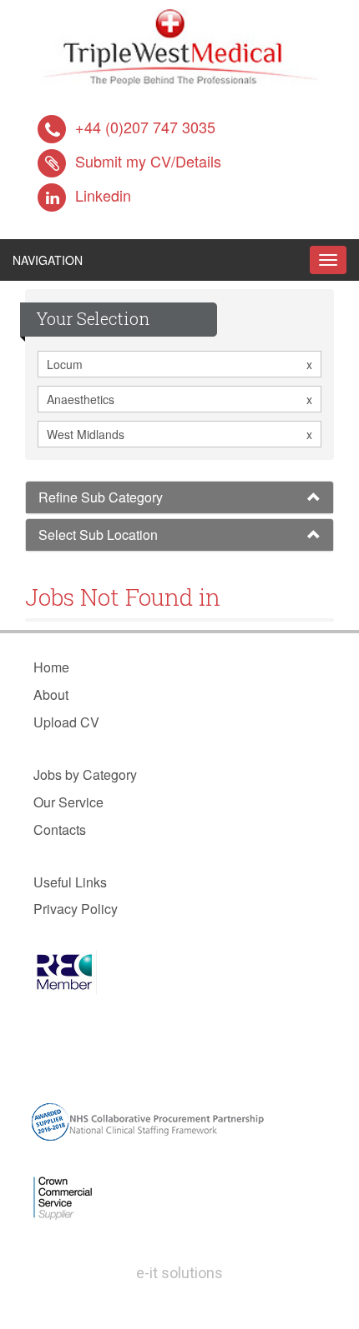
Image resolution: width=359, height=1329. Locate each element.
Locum (179, 364)
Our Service (68, 802)
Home (51, 667)
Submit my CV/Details (148, 161)
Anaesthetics (179, 399)
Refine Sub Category (100, 497)
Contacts (59, 829)
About (50, 694)
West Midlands (179, 434)
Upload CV (66, 722)
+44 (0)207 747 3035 (145, 126)
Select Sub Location (98, 534)
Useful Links (70, 882)
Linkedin (103, 195)
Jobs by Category (85, 774)
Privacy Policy (75, 908)
